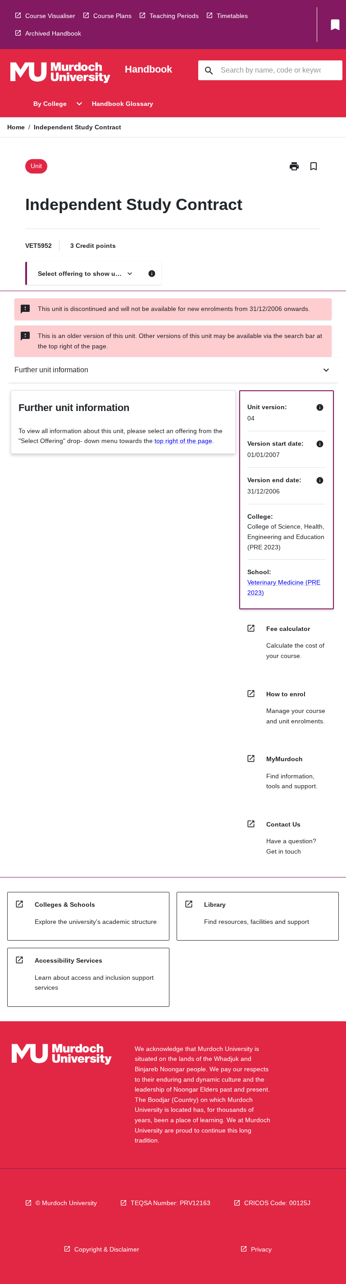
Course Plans (112, 15)
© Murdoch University (66, 1202)
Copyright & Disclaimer (106, 1249)
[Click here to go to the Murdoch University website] (60, 74)
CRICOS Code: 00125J (277, 1202)
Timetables (232, 15)
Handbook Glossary (122, 103)
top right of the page (183, 440)
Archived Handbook (53, 33)
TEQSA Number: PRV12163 (170, 1202)
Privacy (261, 1249)
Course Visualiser (50, 15)
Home (16, 127)
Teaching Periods (174, 15)
